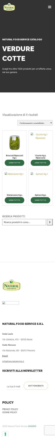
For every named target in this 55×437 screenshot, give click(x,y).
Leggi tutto (14, 163)
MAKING (32, 426)
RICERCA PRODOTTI (13, 216)
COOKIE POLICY (9, 412)
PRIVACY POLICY (10, 409)
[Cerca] (50, 222)
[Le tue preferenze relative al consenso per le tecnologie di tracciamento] (5, 434)
